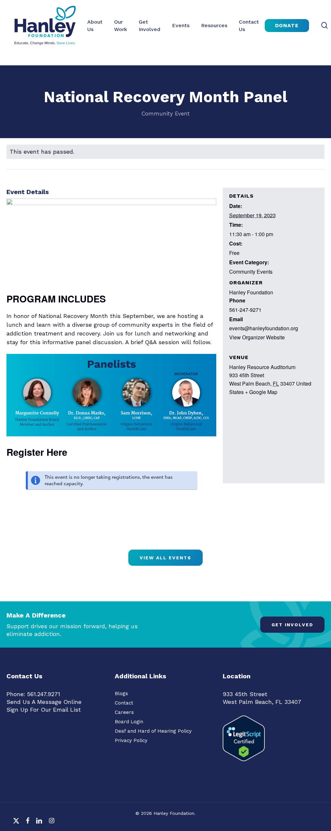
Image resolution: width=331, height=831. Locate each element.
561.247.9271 (43, 694)
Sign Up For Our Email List (43, 709)
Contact (124, 703)
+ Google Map (261, 392)
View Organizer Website (257, 337)
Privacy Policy (131, 740)
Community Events (250, 271)
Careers (124, 712)
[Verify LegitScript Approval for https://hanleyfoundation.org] (244, 763)
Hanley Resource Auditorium (262, 367)
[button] (292, 625)
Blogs (121, 693)
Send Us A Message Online (43, 701)
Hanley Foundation (251, 292)
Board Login (129, 722)
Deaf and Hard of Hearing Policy (153, 731)
